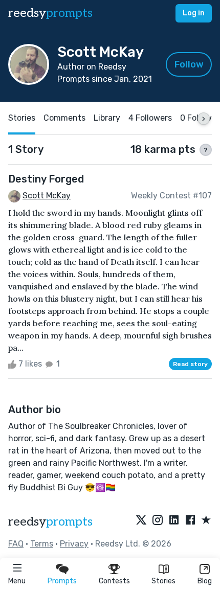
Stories (163, 581)
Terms (41, 544)
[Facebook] (190, 520)
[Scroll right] (203, 118)
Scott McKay (47, 195)
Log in (194, 13)
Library (107, 118)
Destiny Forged (46, 179)
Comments (64, 118)
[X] (141, 520)
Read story (190, 364)
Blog (204, 581)
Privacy (74, 544)
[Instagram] (157, 520)
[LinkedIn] (174, 520)
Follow (189, 64)
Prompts (62, 581)
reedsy (50, 13)
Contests (114, 581)
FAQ (16, 544)
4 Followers (150, 118)
